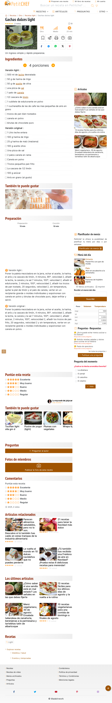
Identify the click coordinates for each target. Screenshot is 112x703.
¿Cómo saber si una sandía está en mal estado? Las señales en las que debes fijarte (21, 590)
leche (21, 74)
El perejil (81, 374)
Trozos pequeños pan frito (20, 164)
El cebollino (82, 377)
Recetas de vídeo (13, 672)
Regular (23, 394)
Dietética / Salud (19, 653)
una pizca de (15, 88)
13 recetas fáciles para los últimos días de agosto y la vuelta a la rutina (54, 590)
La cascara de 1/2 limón (19, 168)
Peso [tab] (78, 306)
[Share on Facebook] (41, 46)
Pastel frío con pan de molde (95, 263)
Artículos (61, 11)
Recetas (41, 11)
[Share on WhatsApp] (55, 46)
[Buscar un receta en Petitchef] (92, 5)
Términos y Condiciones (69, 676)
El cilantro (82, 381)
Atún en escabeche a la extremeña (95, 272)
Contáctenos (64, 668)
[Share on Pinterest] (70, 46)
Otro (102, 11)
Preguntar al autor (40, 451)
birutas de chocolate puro (20, 123)
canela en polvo (15, 118)
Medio (23, 390)
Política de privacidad (68, 672)
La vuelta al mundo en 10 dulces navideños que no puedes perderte (21, 555)
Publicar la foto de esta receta (39, 470)
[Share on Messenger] (48, 46)
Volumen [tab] (87, 306)
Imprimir (101, 287)
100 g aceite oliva (16, 146)
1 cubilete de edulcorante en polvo (25, 101)
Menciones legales (66, 680)
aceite (19, 83)
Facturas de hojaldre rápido (94, 281)
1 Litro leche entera (17, 132)
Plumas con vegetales (50, 428)
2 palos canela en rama (19, 155)
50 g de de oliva (19, 83)
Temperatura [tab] (100, 306)
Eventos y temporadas (21, 658)
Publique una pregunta (91, 355)
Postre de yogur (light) (33, 428)
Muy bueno (25, 383)
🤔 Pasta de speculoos (83, 346)
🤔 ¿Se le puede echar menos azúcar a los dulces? (90, 333)
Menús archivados (86, 287)
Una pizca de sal (15, 150)
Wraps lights (70, 426)
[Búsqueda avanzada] (97, 6)
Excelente (24, 379)
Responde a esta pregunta (82, 336)
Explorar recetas (14, 649)
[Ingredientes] (4, 351)
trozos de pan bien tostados (21, 114)
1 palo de (15, 92)
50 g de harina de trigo (19, 79)
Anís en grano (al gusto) (19, 177)
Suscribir (90, 299)
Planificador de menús (89, 248)
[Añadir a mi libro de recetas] (42, 38)
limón (25, 97)
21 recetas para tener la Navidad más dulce (65, 523)
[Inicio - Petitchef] (6, 15)
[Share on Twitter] (62, 46)
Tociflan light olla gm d (12, 428)
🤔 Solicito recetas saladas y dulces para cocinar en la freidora (89, 340)
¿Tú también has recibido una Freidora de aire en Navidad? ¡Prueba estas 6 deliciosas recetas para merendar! (55, 557)
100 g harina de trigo (18, 137)
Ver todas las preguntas (96, 351)
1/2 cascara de (17, 97)
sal (22, 88)
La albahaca (83, 370)
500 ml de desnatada (21, 74)
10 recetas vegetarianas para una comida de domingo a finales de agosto (55, 611)
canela (20, 92)
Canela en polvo (15, 159)
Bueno (23, 387)
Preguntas (83, 11)
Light (10, 642)
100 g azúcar (14, 173)
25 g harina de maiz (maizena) (22, 141)
